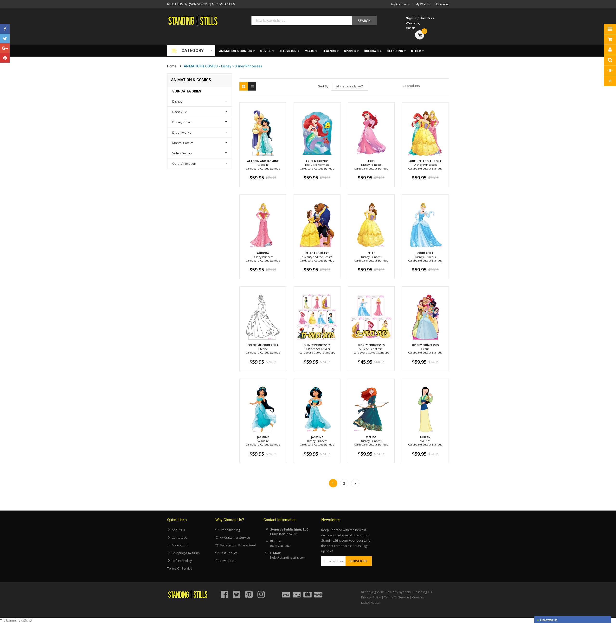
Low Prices (226, 560)
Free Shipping (229, 530)
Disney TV (179, 112)
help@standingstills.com (288, 557)
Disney (177, 101)
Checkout (442, 4)
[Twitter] (5, 38)
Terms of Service (179, 568)
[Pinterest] (5, 58)
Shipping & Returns (185, 553)
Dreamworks (181, 132)
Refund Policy (181, 560)
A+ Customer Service (234, 537)
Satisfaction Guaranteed (237, 545)
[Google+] (5, 48)
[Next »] (355, 483)
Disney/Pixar (181, 122)
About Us (177, 530)
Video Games (182, 153)
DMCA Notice (370, 602)
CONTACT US (225, 4)
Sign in (411, 18)
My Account (179, 545)
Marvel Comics (182, 143)
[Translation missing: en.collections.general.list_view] (252, 86)
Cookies (418, 597)
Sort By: (323, 86)
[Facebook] (5, 29)
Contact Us (178, 537)
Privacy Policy (371, 597)
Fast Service (227, 553)
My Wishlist (423, 4)
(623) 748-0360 (198, 4)
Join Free (427, 18)
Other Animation (184, 163)
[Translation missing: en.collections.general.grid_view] (243, 86)
